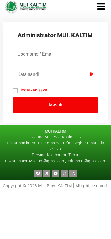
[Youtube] (55, 173)
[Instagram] (73, 173)
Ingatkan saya (34, 90)
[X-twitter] (46, 173)
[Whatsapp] (64, 173)
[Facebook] (38, 173)
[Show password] (90, 74)
